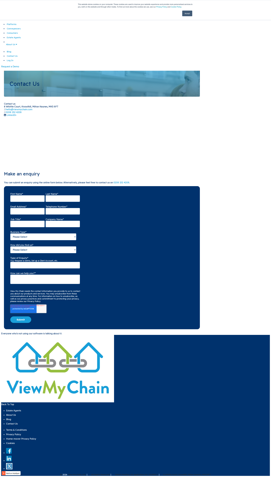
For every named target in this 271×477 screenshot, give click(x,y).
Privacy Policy (161, 7)
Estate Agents (14, 37)
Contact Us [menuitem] (12, 423)
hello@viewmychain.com (19, 109)
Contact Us (12, 56)
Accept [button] (187, 13)
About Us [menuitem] (11, 414)
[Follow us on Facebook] (9, 452)
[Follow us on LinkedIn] (9, 460)
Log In (10, 60)
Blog (9, 51)
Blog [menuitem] (8, 419)
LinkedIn (11, 115)
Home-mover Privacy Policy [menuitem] (21, 438)
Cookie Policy (176, 7)
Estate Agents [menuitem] (13, 410)
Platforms (11, 24)
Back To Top (7, 404)
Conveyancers (14, 28)
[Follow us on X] (9, 468)
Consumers (12, 33)
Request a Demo (10, 66)
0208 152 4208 (14, 112)
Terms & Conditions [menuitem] (16, 429)
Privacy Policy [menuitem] (13, 434)
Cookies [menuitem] (10, 443)
